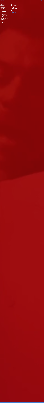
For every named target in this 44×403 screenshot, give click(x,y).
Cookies (3, 402)
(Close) (43, 402)
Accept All (41, 402)
